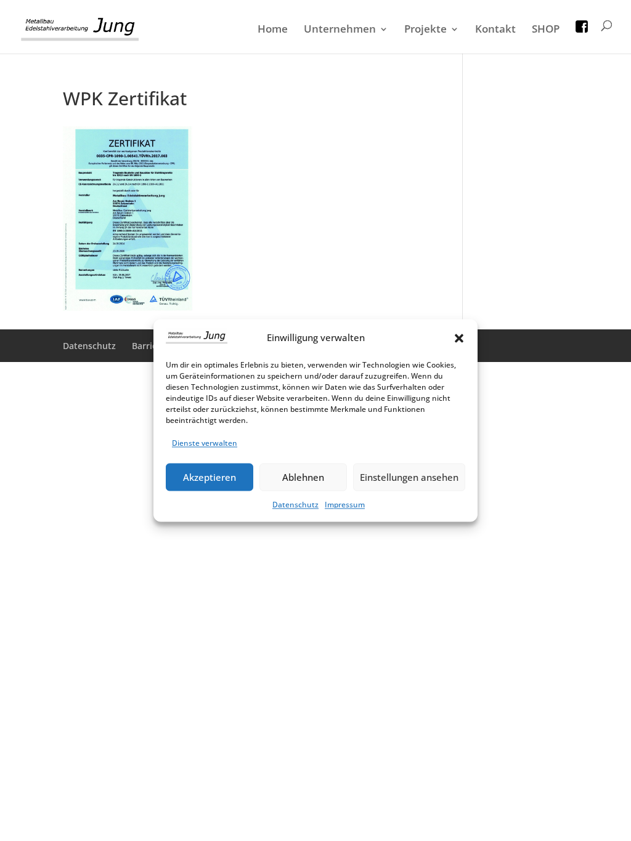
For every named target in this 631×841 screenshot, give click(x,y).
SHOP (546, 30)
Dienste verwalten (204, 443)
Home (273, 30)
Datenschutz (295, 505)
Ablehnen (303, 477)
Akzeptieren (209, 477)
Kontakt (495, 30)
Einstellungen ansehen (409, 477)
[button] (459, 338)
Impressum (345, 505)
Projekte (425, 30)
